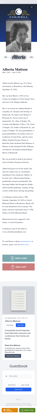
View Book (9, 325)
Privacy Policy (13, 405)
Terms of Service (24, 405)
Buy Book (21, 325)
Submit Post (18, 389)
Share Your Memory (12, 356)
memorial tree (26, 241)
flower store (25, 244)
